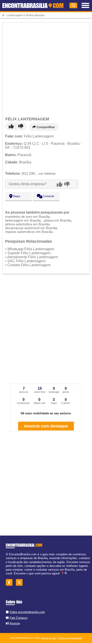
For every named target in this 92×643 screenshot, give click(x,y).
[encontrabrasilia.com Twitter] (20, 582)
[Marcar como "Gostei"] (12, 126)
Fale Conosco (18, 617)
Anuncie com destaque (46, 426)
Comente (48, 196)
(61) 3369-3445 (25, 173)
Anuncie (14, 623)
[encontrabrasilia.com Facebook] (10, 582)
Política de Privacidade (70, 638)
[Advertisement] (46, 69)
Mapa (16, 196)
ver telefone (47, 173)
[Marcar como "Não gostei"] (20, 126)
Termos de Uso (48, 638)
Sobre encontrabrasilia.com (27, 612)
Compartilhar (45, 127)
